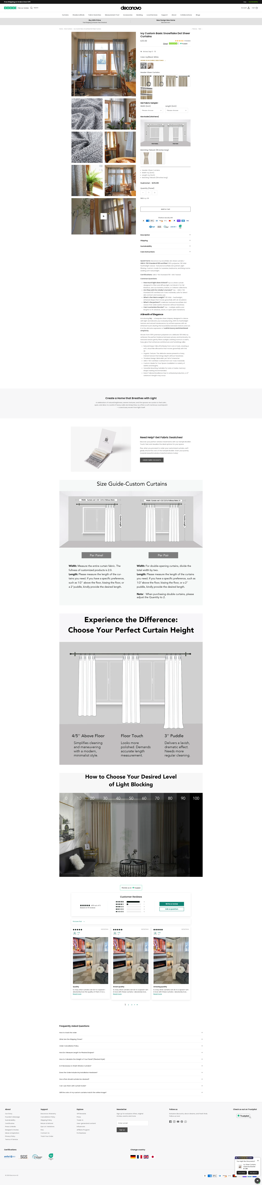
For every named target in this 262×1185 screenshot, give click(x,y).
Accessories (127, 15)
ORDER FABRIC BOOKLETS (152, 460)
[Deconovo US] (131, 8)
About (174, 15)
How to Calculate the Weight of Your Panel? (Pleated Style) (82, 1059)
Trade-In (80, 1120)
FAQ (42, 1130)
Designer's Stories (12, 1130)
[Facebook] (170, 1121)
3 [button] (131, 1005)
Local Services (152, 15)
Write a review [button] (172, 904)
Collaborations (186, 15)
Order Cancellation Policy (68, 1046)
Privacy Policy (10, 1136)
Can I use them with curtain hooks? (72, 1086)
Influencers (81, 1126)
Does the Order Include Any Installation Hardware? (78, 1072)
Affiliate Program (83, 1130)
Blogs (198, 15)
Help (244, 2)
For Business (81, 1133)
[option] (131, 542)
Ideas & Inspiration (12, 1133)
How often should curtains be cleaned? (74, 1079)
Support (164, 15)
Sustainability (253, 2)
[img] (77, 930)
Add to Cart (165, 209)
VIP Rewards (81, 1114)
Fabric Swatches (94, 15)
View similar (241, 1172)
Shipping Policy (46, 1120)
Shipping (144, 240)
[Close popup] (257, 1159)
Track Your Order (47, 1136)
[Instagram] (174, 1121)
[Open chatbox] (257, 1181)
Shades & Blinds (78, 15)
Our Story (8, 1114)
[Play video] (104, 216)
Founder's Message (12, 1117)
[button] (120, 902)
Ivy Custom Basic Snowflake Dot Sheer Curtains (87, 29)
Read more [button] (77, 994)
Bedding (139, 15)
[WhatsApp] (185, 1121)
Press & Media (10, 1126)
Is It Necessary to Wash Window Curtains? (75, 1066)
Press (79, 1117)
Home (61, 29)
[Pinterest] (182, 1121)
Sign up (122, 1130)
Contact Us (45, 1133)
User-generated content (86, 1123)
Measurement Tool (112, 15)
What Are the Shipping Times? (70, 1039)
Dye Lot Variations (47, 1126)
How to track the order (68, 1032)
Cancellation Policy (48, 1117)
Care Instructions (147, 252)
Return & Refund (47, 1123)
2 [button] (128, 1005)
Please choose (147, 110)
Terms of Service (11, 1139)
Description (145, 235)
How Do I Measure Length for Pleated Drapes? (76, 1052)
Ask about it (253, 1172)
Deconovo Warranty (48, 1114)
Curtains (65, 15)
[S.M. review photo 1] (90, 960)
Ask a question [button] (171, 909)
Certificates (9, 1123)
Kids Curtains (68, 29)
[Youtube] (178, 1121)
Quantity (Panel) (147, 188)
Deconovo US (14, 1175)
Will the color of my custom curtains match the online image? (82, 1092)
